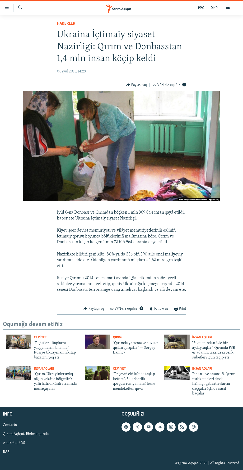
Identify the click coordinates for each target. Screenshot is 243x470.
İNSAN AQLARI (202, 337)
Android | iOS (14, 443)
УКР (214, 8)
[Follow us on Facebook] (126, 427)
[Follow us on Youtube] (148, 427)
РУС (201, 8)
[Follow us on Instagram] (171, 427)
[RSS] (182, 427)
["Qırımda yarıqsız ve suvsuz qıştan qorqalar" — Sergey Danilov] (97, 342)
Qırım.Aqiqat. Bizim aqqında (26, 434)
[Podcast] (193, 427)
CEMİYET (40, 337)
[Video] (228, 8)
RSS (6, 452)
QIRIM (117, 337)
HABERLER (66, 24)
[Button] (136, 85)
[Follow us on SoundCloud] (159, 427)
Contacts (10, 425)
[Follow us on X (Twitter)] (137, 427)
